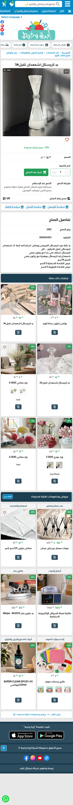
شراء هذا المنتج (36, 172)
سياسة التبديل (36, 207)
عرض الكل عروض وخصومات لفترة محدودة (36, 715)
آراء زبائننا (19, 45)
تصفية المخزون (49, 11)
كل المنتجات (52, 52)
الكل (62, 11)
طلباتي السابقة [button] (61, 45)
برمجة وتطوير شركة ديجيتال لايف (36, 768)
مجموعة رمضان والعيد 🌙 (26, 11)
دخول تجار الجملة (39, 45)
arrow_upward (4, 748)
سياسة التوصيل (58, 207)
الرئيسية (66, 52)
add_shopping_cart (54, 332)
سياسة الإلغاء (14, 207)
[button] (11, 4)
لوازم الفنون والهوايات (31, 52)
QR (6, 198)
